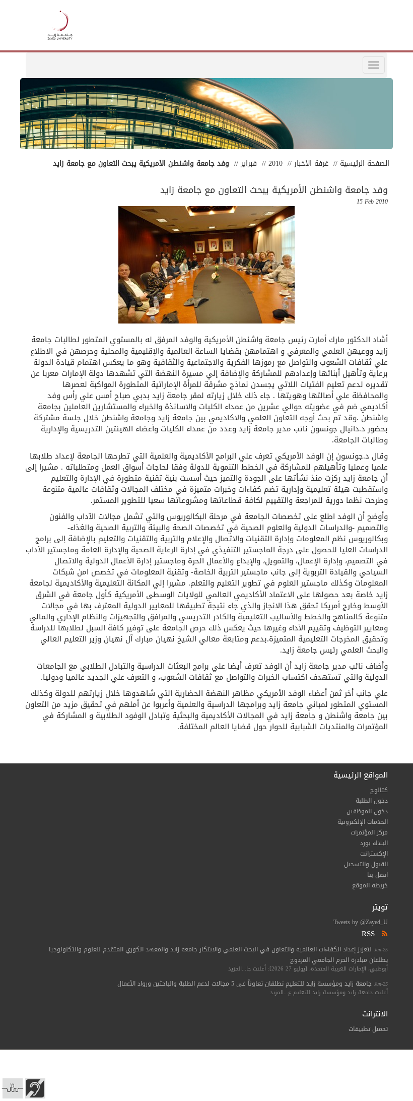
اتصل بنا (377, 874)
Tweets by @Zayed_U (360, 922)
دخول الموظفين (367, 811)
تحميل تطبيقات (368, 1028)
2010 (275, 163)
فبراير (249, 163)
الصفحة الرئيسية (364, 163)
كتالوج (379, 790)
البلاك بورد (374, 843)
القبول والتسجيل (366, 864)
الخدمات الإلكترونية (362, 821)
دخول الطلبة (372, 800)
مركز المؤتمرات (369, 832)
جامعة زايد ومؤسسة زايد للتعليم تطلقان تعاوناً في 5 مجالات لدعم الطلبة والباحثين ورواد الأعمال (244, 983)
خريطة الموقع (370, 885)
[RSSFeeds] (384, 934)
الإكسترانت (374, 853)
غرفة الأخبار (311, 163)
